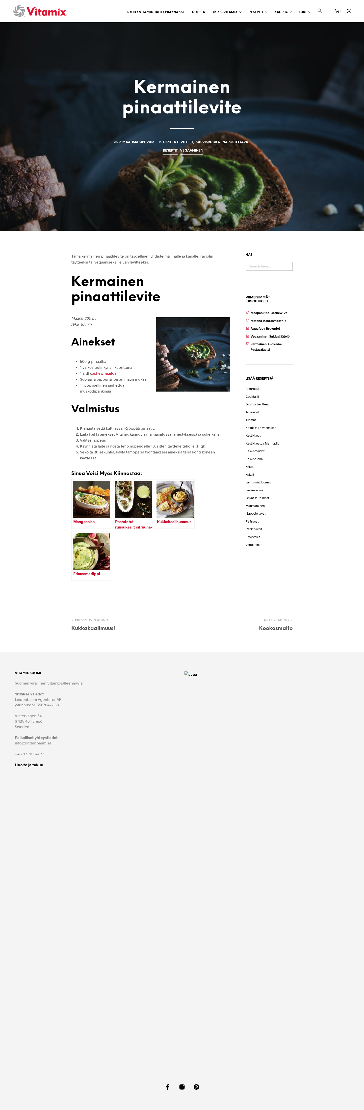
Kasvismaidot (255, 451)
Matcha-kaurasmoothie (268, 321)
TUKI (302, 12)
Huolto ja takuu (29, 764)
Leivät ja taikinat (257, 498)
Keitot (250, 467)
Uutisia (198, 12)
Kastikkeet (253, 435)
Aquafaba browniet (265, 328)
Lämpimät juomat (258, 482)
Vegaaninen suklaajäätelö (270, 336)
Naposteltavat (236, 142)
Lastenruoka (254, 490)
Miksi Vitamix (225, 12)
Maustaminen (255, 506)
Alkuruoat (252, 389)
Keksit (250, 474)
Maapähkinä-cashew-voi (269, 313)
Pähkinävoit (254, 529)
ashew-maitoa (104, 373)
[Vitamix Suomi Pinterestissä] (196, 1087)
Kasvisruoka (208, 142)
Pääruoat (252, 521)
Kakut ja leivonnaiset (261, 428)
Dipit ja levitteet (178, 142)
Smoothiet (253, 537)
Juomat (251, 420)
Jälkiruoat (252, 412)
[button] (320, 11)
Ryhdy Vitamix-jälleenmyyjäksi (155, 12)
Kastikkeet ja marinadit (262, 443)
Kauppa (281, 12)
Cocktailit (252, 396)
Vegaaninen (191, 150)
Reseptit (256, 12)
